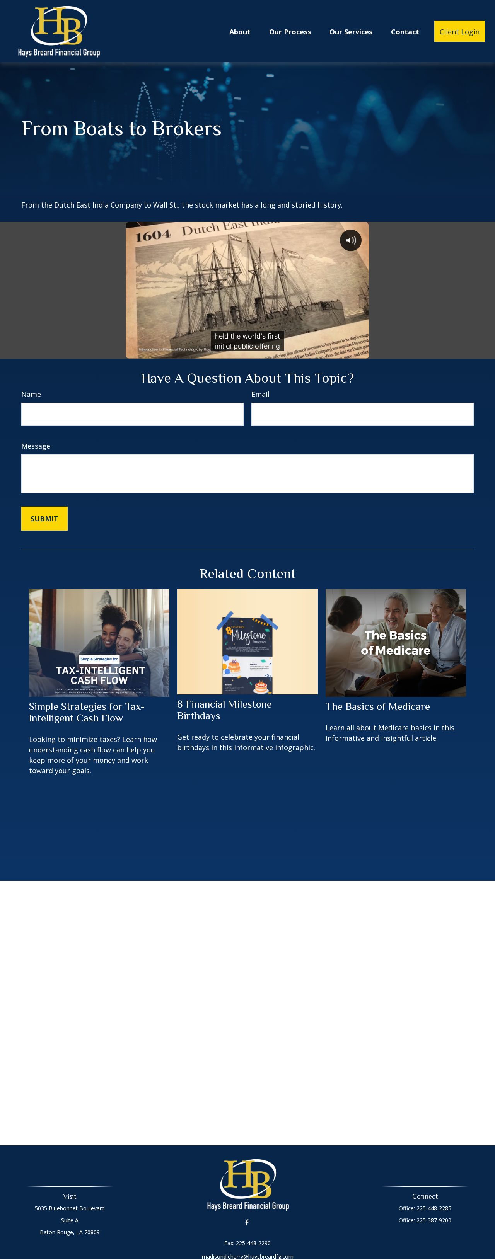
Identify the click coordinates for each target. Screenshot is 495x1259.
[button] (240, 31)
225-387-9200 (433, 1220)
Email (260, 394)
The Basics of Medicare (378, 706)
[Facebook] (247, 1222)
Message (35, 446)
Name (31, 394)
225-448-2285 (433, 1208)
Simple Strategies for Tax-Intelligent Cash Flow (87, 712)
